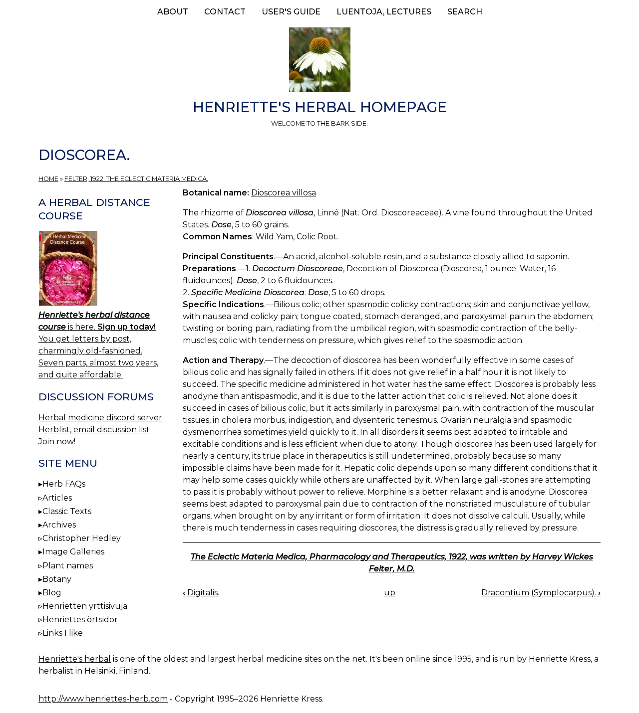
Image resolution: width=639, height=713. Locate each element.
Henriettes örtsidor (80, 619)
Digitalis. (201, 592)
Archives (59, 525)
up (389, 592)
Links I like (62, 633)
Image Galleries (73, 551)
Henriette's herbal (74, 659)
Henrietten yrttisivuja (84, 606)
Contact (225, 11)
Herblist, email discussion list (94, 429)
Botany (56, 579)
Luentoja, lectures (383, 11)
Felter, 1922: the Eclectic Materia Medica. (136, 178)
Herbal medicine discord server (100, 417)
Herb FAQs (63, 484)
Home (48, 178)
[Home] (319, 61)
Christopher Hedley (81, 538)
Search (464, 11)
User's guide (291, 11)
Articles (57, 498)
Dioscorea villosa (283, 192)
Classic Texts (66, 511)
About (172, 11)
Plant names (67, 565)
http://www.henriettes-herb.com (103, 699)
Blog (51, 592)
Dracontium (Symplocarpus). (541, 592)
